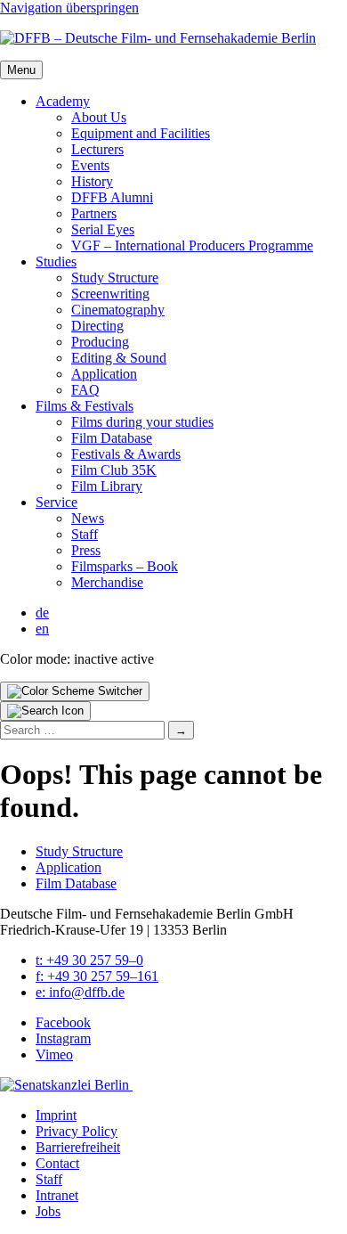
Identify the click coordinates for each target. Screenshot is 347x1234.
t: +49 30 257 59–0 (89, 960)
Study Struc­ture (114, 277)
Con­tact (57, 1163)
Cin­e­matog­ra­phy (118, 309)
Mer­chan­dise (107, 582)
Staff (84, 534)
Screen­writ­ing (110, 293)
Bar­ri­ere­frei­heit (78, 1147)
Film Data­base (111, 437)
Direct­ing (97, 325)
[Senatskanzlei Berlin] (66, 1084)
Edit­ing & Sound (118, 357)
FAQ (85, 389)
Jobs (48, 1211)
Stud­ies (56, 261)
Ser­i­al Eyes (102, 229)
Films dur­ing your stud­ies (142, 421)
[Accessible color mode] (74, 691)
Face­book (63, 1022)
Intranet (57, 1195)
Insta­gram (63, 1038)
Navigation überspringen (69, 7)
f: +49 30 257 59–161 (97, 976)
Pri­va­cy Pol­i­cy (76, 1131)
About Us (98, 117)
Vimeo (54, 1054)
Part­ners (94, 213)
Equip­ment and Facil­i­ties (140, 133)
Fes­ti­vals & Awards (126, 454)
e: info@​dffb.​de (80, 992)
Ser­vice (56, 502)
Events (90, 165)
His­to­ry (92, 181)
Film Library (106, 486)
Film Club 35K (114, 470)
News (87, 518)
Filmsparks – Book (124, 566)
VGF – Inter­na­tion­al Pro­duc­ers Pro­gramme (192, 245)
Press (86, 550)
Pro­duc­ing (100, 341)
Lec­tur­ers (97, 149)
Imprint (56, 1115)
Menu (21, 70)
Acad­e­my (63, 101)
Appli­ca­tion (104, 373)
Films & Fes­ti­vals (84, 405)
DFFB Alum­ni (112, 197)
